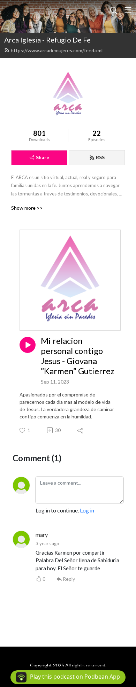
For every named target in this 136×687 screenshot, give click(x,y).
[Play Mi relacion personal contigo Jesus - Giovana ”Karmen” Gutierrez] (28, 345)
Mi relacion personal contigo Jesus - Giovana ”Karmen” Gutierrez (77, 356)
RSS (100, 157)
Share (42, 157)
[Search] (113, 10)
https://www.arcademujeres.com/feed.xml (57, 50)
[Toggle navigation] (128, 9)
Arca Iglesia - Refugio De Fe (47, 40)
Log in (87, 510)
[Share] (81, 430)
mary (42, 534)
